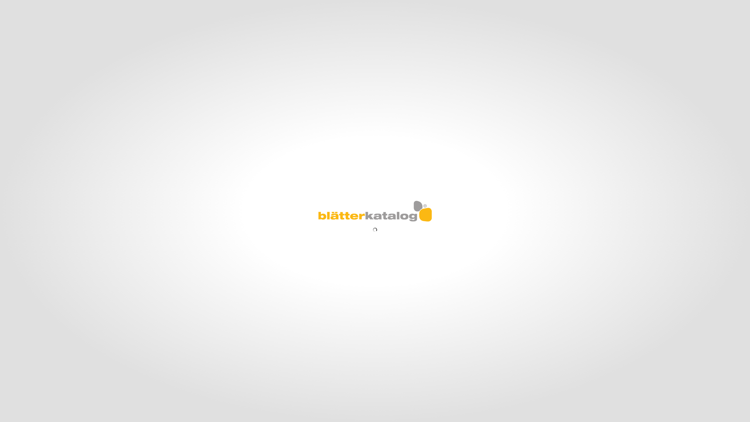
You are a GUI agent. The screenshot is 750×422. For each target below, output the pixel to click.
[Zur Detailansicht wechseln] (204, 418)
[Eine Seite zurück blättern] (7, 211)
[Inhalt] (26, 5)
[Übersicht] (16, 5)
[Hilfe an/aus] (378, 4)
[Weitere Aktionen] (46, 5)
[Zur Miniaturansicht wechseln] (195, 418)
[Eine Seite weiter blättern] (742, 211)
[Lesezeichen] (36, 5)
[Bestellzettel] (57, 5)
